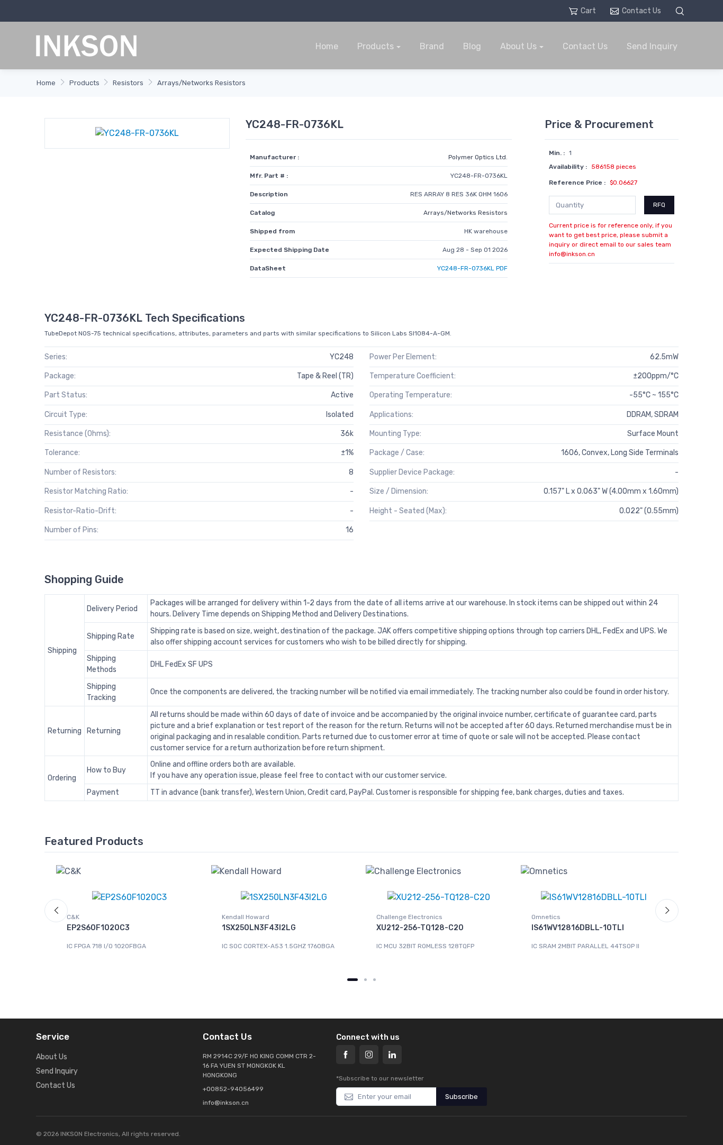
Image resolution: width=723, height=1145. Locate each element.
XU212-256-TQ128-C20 (420, 927)
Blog (472, 46)
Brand (432, 46)
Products (375, 46)
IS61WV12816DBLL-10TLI (577, 927)
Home (326, 46)
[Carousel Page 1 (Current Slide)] (352, 979)
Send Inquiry (652, 46)
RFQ (659, 204)
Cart (588, 10)
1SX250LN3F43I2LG (259, 927)
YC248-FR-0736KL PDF (472, 268)
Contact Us (641, 10)
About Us (518, 46)
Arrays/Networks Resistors (201, 83)
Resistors (128, 83)
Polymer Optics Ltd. (478, 157)
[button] (681, 10)
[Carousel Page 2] (365, 979)
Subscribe (461, 1097)
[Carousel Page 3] (374, 979)
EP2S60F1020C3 (98, 927)
